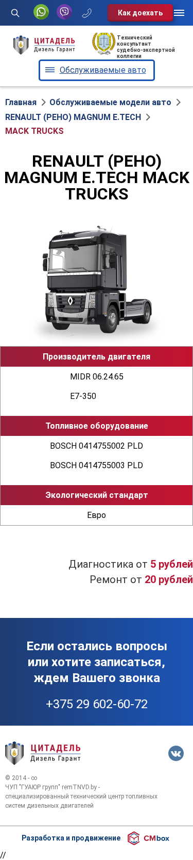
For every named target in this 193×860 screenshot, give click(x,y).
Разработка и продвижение (71, 838)
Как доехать (140, 13)
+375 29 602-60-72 (97, 704)
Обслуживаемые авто (103, 70)
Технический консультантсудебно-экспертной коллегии (146, 47)
